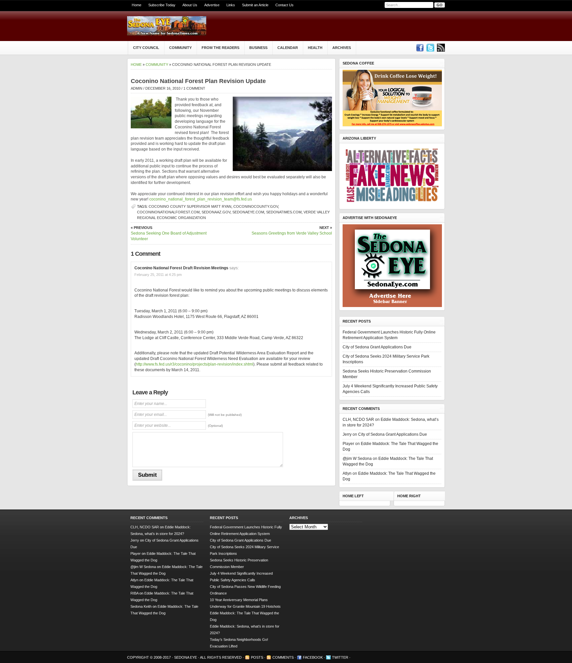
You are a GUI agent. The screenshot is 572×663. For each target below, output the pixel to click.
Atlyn (347, 473)
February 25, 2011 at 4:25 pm (158, 275)
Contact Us (284, 5)
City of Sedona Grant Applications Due (377, 347)
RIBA (134, 593)
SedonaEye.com (248, 212)
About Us (189, 5)
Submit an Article (255, 5)
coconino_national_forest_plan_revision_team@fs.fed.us (200, 199)
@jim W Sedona (357, 458)
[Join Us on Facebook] (420, 48)
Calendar (287, 48)
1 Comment (194, 88)
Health (315, 48)
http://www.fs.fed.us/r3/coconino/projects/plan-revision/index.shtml (194, 364)
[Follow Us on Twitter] (430, 48)
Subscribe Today (161, 5)
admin (136, 88)
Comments (283, 657)
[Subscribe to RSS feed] (441, 48)
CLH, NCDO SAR (358, 419)
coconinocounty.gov (255, 206)
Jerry (347, 434)
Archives (341, 48)
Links (230, 5)
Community (180, 48)
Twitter (340, 657)
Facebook (313, 657)
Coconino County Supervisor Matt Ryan (190, 206)
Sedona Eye (186, 657)
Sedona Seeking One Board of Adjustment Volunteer (169, 233)
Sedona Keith (141, 606)
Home (136, 5)
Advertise (211, 5)
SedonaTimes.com (284, 212)
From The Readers (220, 48)
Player (348, 443)
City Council (146, 48)
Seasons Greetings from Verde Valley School (292, 231)
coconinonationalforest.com (168, 212)
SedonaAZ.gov (216, 212)
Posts (257, 657)
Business (258, 48)
